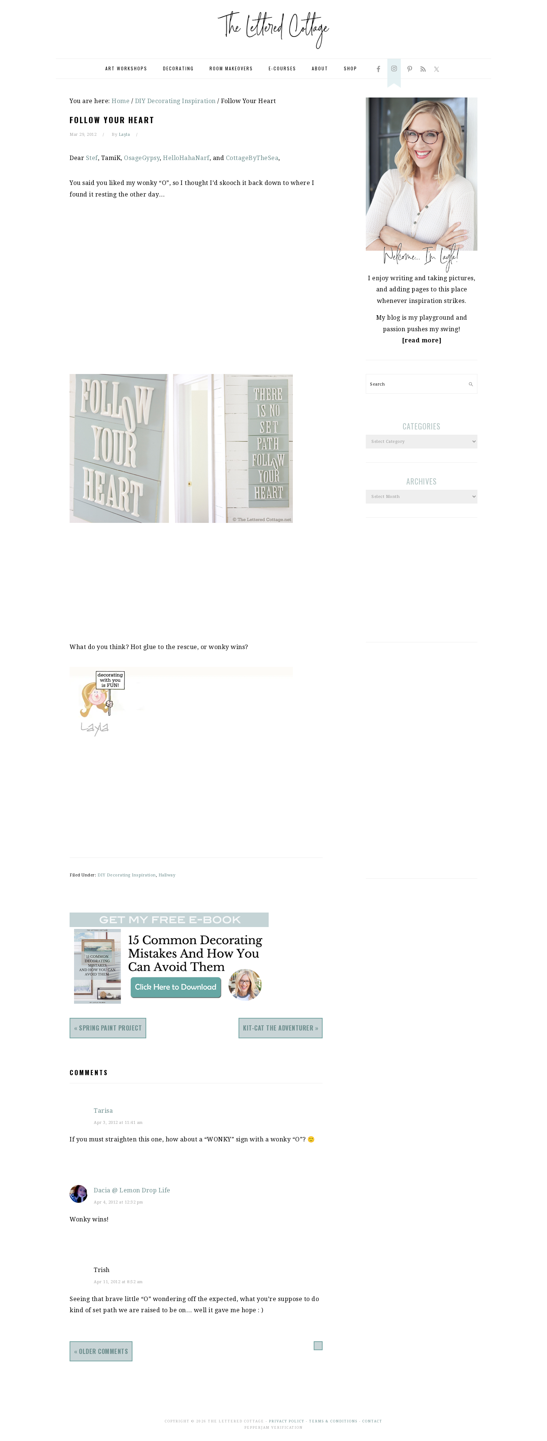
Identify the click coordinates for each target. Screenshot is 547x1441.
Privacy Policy (286, 1421)
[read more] (422, 340)
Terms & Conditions (333, 1421)
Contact (372, 1421)
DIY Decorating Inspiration (126, 875)
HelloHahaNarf (186, 158)
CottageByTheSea (252, 158)
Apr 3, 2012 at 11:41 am (118, 1122)
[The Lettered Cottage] (273, 52)
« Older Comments (101, 1351)
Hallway (167, 875)
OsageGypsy (142, 158)
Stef (92, 158)
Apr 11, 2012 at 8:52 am (118, 1281)
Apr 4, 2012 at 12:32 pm (118, 1202)
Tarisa (103, 1110)
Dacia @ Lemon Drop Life (132, 1190)
